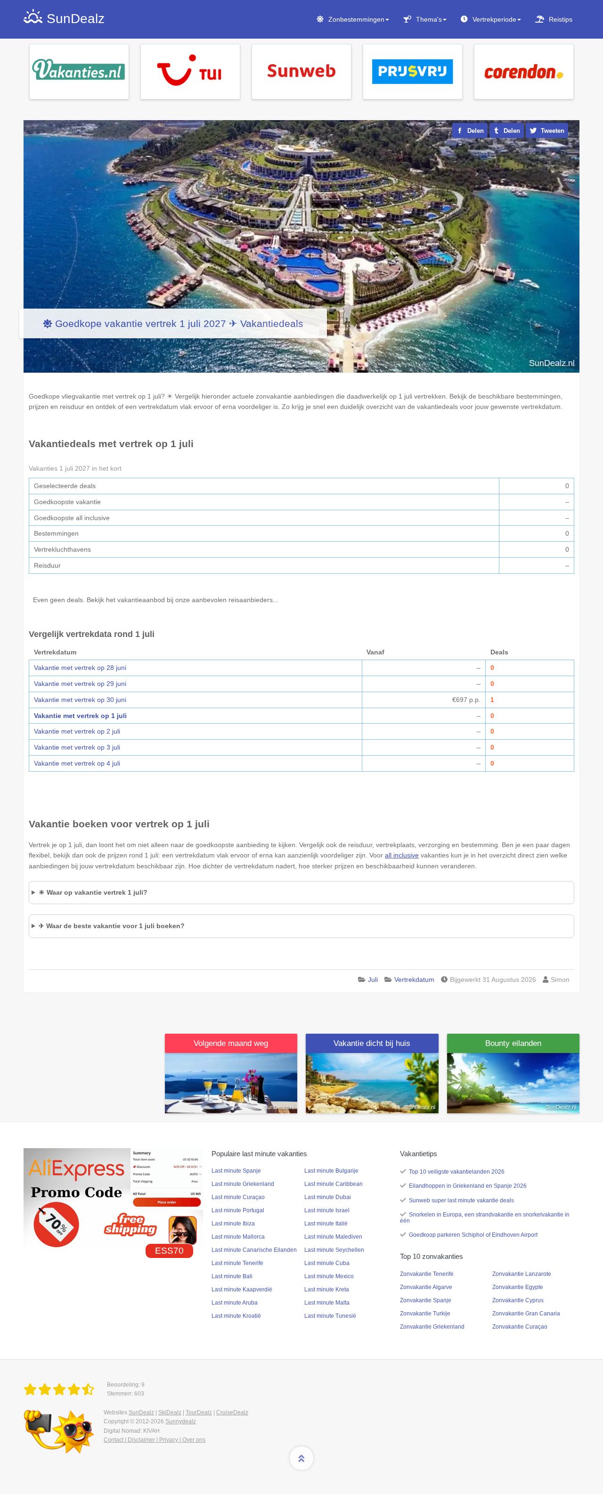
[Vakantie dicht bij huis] (372, 1082)
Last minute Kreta (326, 1289)
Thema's (429, 19)
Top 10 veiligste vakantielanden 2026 (457, 1171)
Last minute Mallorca (238, 1236)
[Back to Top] (301, 1458)
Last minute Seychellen (334, 1250)
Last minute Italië (326, 1223)
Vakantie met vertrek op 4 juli (77, 763)
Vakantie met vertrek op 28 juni (80, 667)
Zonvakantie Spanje (425, 1300)
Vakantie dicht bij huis (372, 1043)
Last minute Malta (327, 1302)
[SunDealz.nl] (61, 1390)
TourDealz (199, 1412)
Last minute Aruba (235, 1302)
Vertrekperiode (494, 19)
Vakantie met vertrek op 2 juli (77, 731)
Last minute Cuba (327, 1263)
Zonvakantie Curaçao (519, 1326)
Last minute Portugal (238, 1210)
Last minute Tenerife (237, 1263)
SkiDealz (169, 1412)
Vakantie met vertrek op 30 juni (80, 699)
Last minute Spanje (236, 1170)
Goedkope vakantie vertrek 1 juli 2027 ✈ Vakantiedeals (179, 323)
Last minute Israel (327, 1210)
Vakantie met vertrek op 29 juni (80, 683)
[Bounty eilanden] (513, 1082)
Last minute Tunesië (330, 1316)
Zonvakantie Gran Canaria (526, 1313)
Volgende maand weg (231, 1043)
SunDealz (141, 1412)
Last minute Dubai (327, 1197)
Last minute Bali (232, 1276)
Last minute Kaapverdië (242, 1289)
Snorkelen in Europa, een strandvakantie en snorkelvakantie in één (485, 1217)
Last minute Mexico (329, 1276)
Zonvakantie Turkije (425, 1313)
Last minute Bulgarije (331, 1170)
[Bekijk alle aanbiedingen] (79, 71)
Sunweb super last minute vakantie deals (461, 1200)
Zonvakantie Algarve (426, 1287)
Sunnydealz (180, 1421)
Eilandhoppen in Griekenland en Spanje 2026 (468, 1186)
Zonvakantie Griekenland (432, 1326)
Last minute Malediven (333, 1236)
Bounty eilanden (513, 1043)
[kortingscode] (113, 1198)
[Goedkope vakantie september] (231, 1082)
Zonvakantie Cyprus (518, 1300)
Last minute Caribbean (333, 1184)
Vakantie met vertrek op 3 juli (77, 747)
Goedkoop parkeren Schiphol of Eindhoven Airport (473, 1235)
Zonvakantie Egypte (517, 1287)
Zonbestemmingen (356, 19)
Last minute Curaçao (238, 1197)
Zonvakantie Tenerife (427, 1274)
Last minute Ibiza (233, 1223)
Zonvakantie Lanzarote (521, 1274)
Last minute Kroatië (236, 1316)
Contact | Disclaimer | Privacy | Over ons (154, 1440)
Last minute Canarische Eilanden (254, 1250)
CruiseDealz (232, 1412)
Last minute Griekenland (243, 1184)
